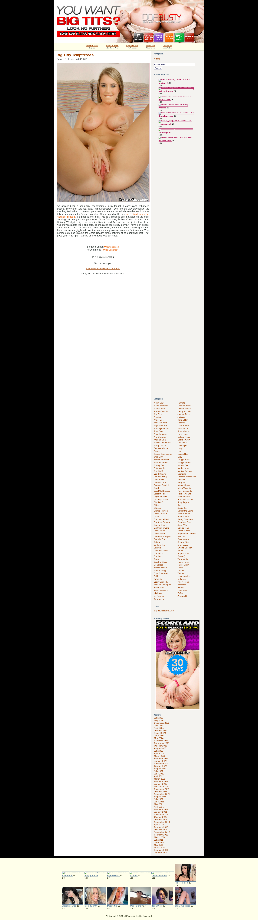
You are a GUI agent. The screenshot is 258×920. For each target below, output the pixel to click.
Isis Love (158, 593)
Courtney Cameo (162, 522)
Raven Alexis (184, 496)
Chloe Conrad (160, 513)
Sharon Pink (183, 542)
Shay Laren (183, 545)
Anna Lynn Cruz (161, 428)
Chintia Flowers (161, 511)
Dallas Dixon (159, 533)
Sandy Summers (185, 519)
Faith (156, 576)
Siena (180, 550)
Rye (179, 505)
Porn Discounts (185, 491)
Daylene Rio (159, 545)
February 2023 (161, 758)
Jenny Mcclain (184, 411)
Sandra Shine (184, 513)
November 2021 (161, 789)
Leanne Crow (184, 440)
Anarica (157, 417)
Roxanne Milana (185, 499)
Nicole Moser (184, 485)
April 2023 (159, 753)
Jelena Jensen (184, 408)
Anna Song (159, 431)
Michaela (182, 474)
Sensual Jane (184, 530)
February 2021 (161, 809)
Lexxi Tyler (183, 445)
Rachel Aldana (184, 494)
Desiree (157, 548)
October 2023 (160, 746)
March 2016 (159, 837)
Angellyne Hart (161, 425)
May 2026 (158, 720)
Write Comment (110, 250)
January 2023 (160, 761)
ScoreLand (150, 46)
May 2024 (158, 738)
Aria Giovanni (160, 437)
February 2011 (161, 850)
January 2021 (160, 812)
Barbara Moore (161, 448)
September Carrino (187, 533)
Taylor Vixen (183, 565)
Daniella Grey (160, 539)
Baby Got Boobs (112, 46)
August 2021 (160, 796)
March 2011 (159, 847)
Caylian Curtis (160, 496)
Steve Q (181, 556)
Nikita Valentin (184, 488)
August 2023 (160, 748)
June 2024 (159, 735)
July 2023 (158, 751)
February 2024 (161, 740)
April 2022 (159, 776)
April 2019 (159, 824)
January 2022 (160, 784)
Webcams (182, 590)
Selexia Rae (183, 528)
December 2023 (161, 743)
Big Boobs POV (132, 46)
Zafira (180, 593)
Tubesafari (167, 46)
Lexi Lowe (182, 442)
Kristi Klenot (183, 431)
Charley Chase (161, 499)
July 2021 (158, 799)
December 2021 (161, 786)
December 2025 (161, 723)
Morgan (181, 482)
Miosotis (181, 479)
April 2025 (159, 728)
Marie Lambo (184, 468)
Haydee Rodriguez (162, 584)
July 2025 (158, 725)
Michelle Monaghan (187, 476)
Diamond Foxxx (161, 550)
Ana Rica (158, 414)
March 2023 (159, 756)
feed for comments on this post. (103, 268)
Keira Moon (183, 428)
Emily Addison (160, 567)
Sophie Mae (183, 553)
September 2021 (162, 794)
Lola (180, 451)
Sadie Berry (183, 508)
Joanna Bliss (183, 414)
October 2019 (160, 819)
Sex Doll (181, 536)
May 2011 (158, 845)
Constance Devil (161, 519)
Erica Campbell (161, 573)
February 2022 (161, 781)
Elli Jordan (158, 565)
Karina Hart (183, 420)
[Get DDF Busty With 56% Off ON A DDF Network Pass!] (129, 42)
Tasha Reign (183, 562)
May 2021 (158, 804)
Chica (156, 505)
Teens (180, 567)
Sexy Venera (183, 539)
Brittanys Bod (160, 468)
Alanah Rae (159, 408)
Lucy (180, 457)
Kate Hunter (183, 425)
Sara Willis (182, 525)
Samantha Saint (185, 511)
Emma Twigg (160, 570)
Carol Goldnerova (162, 491)
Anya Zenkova (160, 434)
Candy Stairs (160, 474)
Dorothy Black (160, 562)
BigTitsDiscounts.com (164, 610)
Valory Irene (183, 582)
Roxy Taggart (184, 502)
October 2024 (160, 730)
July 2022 (158, 771)
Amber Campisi (161, 411)
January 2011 (160, 852)
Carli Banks (159, 479)
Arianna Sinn (160, 440)
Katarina (181, 422)
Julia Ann (182, 417)
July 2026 (158, 718)
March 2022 (159, 779)
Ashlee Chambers (162, 442)
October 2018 (160, 829)
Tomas (181, 573)
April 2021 (159, 807)
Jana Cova (159, 599)
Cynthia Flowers (161, 528)
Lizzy (180, 448)
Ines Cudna (159, 587)
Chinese (157, 508)
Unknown (182, 579)
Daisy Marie (159, 530)
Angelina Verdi (160, 422)
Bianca (157, 451)
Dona (156, 559)
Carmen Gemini (161, 485)
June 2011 (159, 842)
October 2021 (160, 791)
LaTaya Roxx (184, 437)
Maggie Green (184, 462)
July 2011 (158, 840)
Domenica (158, 553)
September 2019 (162, 822)
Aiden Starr (159, 403)
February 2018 (161, 835)
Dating (157, 542)
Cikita (156, 516)
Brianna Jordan (161, 462)
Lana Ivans (183, 434)
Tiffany (181, 570)
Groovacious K (161, 582)
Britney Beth (159, 465)
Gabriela (158, 579)
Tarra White (183, 559)
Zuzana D (182, 596)
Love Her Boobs (92, 46)
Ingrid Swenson (161, 590)
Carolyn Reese (161, 494)
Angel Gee (159, 420)
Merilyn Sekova (185, 471)
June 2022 (159, 774)
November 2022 (161, 763)
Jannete (181, 403)
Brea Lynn (158, 457)
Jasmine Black (184, 405)
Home (157, 58)
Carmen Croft (160, 482)
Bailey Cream (160, 445)
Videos (181, 587)
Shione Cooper (185, 548)
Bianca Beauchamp (163, 454)
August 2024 (160, 733)
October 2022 (160, 766)
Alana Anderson (161, 405)
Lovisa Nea (183, 454)
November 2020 (161, 814)
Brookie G (158, 471)
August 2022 (160, 768)
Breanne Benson (161, 459)
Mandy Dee (183, 465)
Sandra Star (183, 516)
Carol (156, 488)
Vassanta (182, 584)
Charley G (158, 502)
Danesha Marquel (162, 536)
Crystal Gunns (160, 525)
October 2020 (160, 817)
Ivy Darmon (159, 596)
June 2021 (159, 801)
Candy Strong (160, 476)
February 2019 (161, 827)
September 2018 (162, 832)
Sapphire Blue (184, 522)
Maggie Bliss (183, 459)
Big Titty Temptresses (75, 55)
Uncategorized (111, 247)
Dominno (158, 556)
